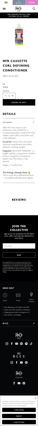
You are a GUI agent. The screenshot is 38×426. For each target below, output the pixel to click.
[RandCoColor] (31, 2)
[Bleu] (19, 2)
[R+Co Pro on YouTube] (16, 343)
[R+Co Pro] (18, 9)
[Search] (34, 9)
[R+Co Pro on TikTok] (31, 343)
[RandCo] (6, 2)
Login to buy (19, 102)
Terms (30, 270)
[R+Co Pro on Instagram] (6, 343)
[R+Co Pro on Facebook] (11, 343)
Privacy (4, 271)
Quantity (6, 91)
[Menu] (4, 8)
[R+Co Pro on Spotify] (26, 343)
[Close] (36, 15)
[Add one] (13, 96)
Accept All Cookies (19, 422)
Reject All (19, 416)
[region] (19, 410)
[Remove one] (4, 96)
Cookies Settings (19, 410)
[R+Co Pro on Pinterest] (21, 343)
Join (19, 255)
